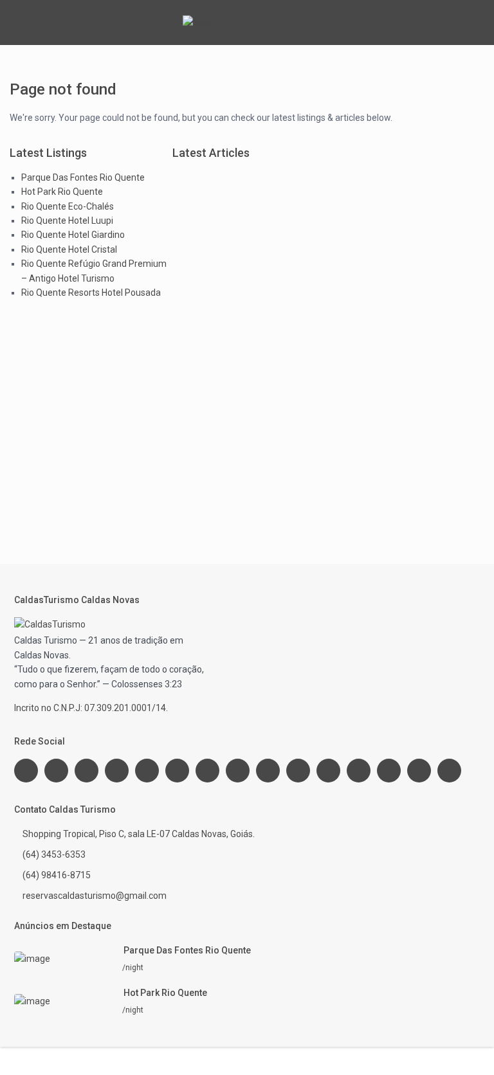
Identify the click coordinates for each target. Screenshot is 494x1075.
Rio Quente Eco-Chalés (67, 206)
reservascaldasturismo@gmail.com (95, 895)
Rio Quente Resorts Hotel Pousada (91, 292)
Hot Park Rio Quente (62, 191)
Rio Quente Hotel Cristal (69, 249)
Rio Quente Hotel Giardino (73, 235)
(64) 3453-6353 (54, 854)
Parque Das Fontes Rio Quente (83, 177)
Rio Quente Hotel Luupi (67, 220)
